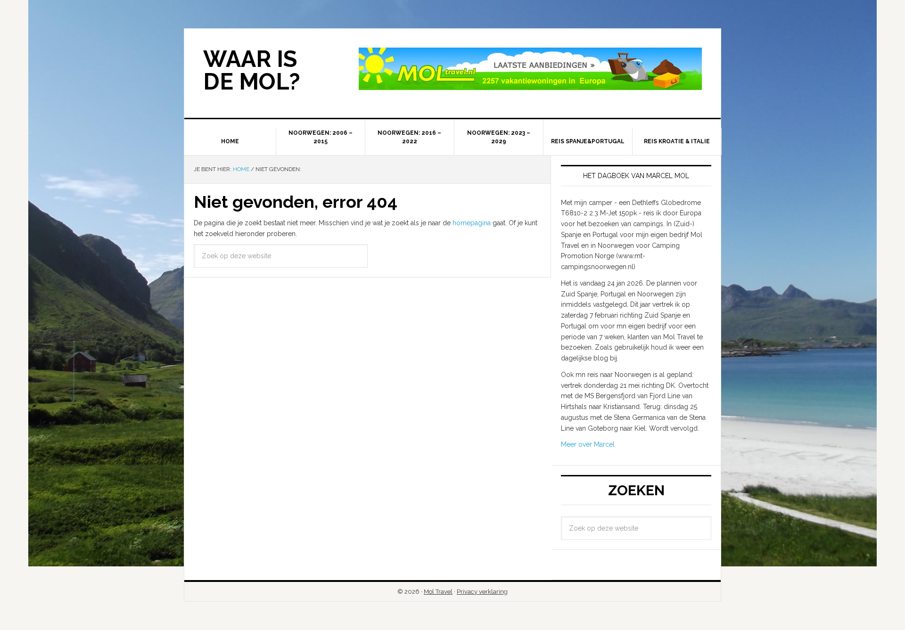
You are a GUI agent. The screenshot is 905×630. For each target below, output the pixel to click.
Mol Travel (438, 591)
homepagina (471, 223)
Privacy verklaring (482, 591)
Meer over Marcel (588, 444)
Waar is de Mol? (251, 70)
